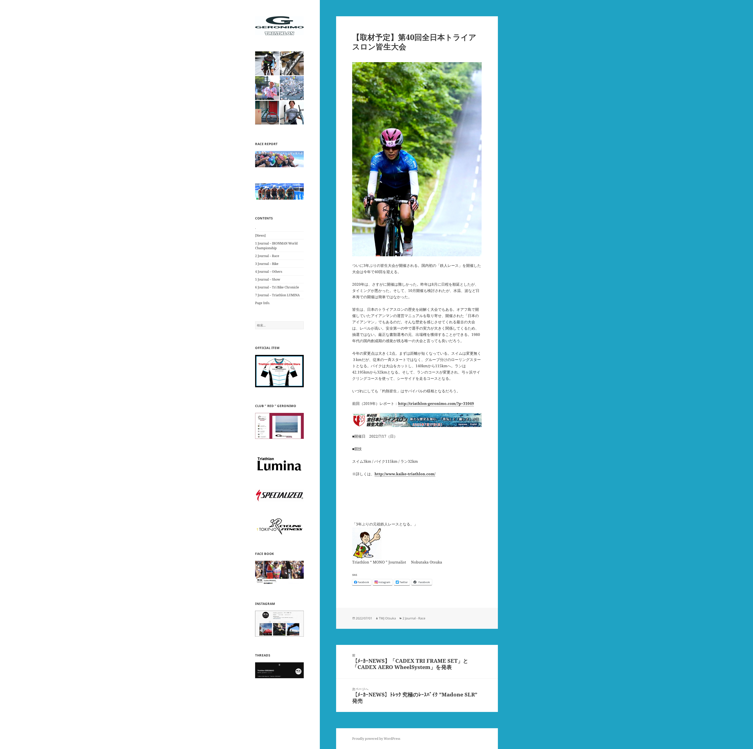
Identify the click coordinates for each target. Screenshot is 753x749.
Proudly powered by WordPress (376, 738)
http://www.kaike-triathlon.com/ (405, 473)
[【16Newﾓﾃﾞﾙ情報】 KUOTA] (292, 63)
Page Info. (262, 303)
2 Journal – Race (267, 256)
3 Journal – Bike (266, 264)
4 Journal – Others (268, 271)
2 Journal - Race (414, 618)
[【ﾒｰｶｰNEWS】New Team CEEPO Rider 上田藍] (292, 113)
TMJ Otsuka (387, 618)
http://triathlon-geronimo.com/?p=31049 (436, 403)
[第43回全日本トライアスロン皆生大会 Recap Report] (267, 63)
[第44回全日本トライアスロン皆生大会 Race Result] (267, 88)
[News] (260, 235)
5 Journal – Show (267, 279)
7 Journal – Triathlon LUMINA (277, 295)
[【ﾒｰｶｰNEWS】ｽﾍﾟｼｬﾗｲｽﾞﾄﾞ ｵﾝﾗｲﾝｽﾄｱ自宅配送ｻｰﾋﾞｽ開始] (267, 113)
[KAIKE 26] (292, 88)
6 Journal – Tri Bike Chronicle (277, 287)
